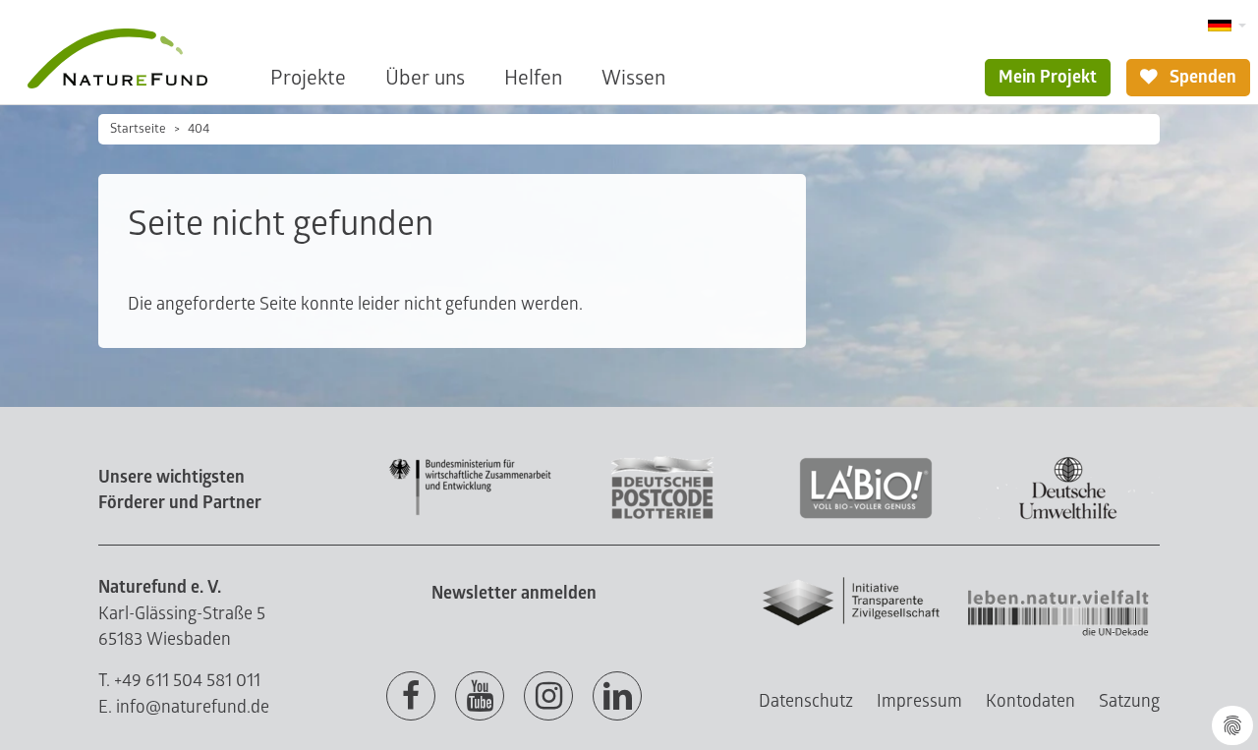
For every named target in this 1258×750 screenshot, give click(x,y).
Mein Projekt (1048, 77)
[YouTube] (479, 697)
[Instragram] (548, 697)
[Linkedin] (617, 697)
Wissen (633, 78)
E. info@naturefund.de (183, 707)
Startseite (138, 129)
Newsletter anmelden (514, 593)
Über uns (425, 78)
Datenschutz (806, 701)
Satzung (1129, 701)
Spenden (1201, 77)
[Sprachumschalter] (1227, 26)
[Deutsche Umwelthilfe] (1068, 515)
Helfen (533, 78)
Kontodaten (1030, 701)
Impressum (919, 701)
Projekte (308, 78)
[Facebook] (410, 697)
